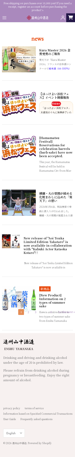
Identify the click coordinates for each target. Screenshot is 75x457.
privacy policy (11, 408)
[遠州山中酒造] (38, 17)
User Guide (9, 419)
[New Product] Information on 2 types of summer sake (52, 300)
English (11, 433)
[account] (61, 17)
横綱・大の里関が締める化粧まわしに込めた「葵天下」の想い (55, 197)
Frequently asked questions (36, 419)
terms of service (34, 408)
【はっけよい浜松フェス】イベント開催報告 (54, 95)
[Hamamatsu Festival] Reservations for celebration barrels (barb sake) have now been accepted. (56, 147)
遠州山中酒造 (19, 443)
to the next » (67, 312)
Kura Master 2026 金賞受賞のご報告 (54, 52)
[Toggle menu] (4, 17)
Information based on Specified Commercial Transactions (37, 413)
